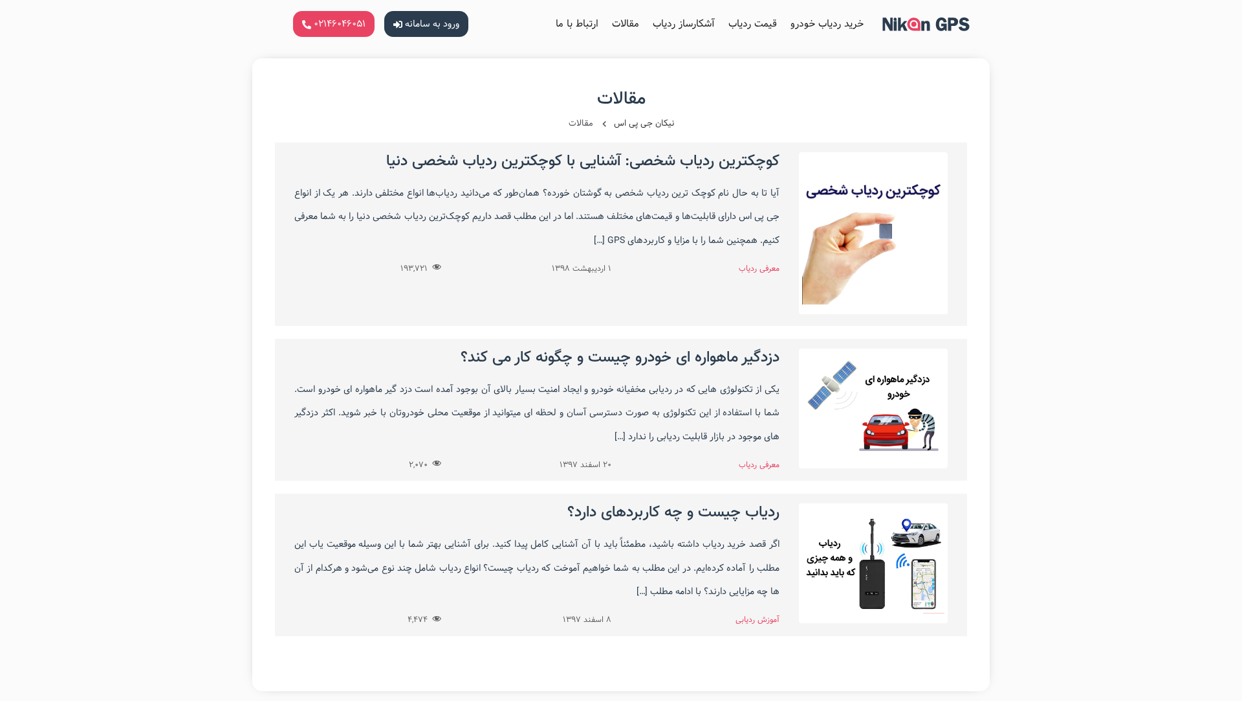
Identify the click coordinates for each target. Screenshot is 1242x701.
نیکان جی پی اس (644, 123)
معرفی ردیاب (759, 268)
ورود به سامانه (430, 24)
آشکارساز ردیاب (684, 24)
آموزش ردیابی (757, 619)
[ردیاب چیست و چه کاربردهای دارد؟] (873, 617)
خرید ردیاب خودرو (827, 24)
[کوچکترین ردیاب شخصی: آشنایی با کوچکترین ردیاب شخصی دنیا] (873, 308)
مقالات (625, 24)
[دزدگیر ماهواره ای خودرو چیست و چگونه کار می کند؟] (873, 462)
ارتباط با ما (577, 24)
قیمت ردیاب (752, 24)
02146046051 (338, 24)
